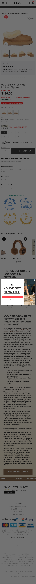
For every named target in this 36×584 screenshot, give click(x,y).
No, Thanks (12, 299)
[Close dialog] (34, 280)
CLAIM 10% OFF (12, 297)
